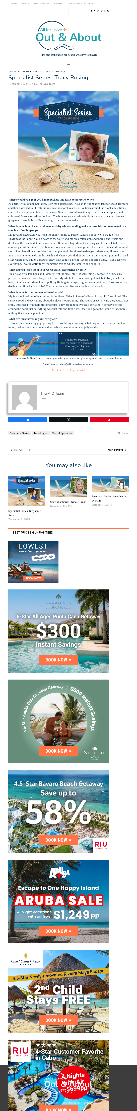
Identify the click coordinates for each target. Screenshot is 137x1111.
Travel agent (41, 433)
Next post (115, 450)
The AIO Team (52, 393)
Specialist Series (19, 433)
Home (14, 3)
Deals (25, 3)
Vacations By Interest (81, 3)
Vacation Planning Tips (71, 1103)
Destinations (41, 3)
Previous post (25, 450)
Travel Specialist (62, 433)
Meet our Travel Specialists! (68, 370)
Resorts (58, 3)
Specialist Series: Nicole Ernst (68, 502)
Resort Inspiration (51, 1103)
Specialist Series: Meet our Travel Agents (36, 71)
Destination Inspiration (93, 1103)
